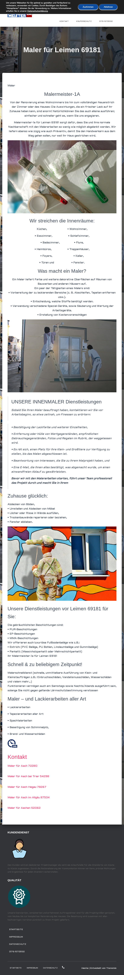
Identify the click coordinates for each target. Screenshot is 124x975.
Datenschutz (17, 944)
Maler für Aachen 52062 (24, 808)
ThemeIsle (111, 968)
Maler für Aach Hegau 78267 (27, 787)
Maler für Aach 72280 (22, 766)
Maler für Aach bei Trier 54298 (28, 776)
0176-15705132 (106, 21)
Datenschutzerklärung (37, 11)
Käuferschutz (84, 21)
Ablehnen (108, 6)
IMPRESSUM (16, 937)
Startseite (16, 930)
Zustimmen (88, 6)
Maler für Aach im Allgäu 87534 (29, 797)
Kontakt (64, 21)
